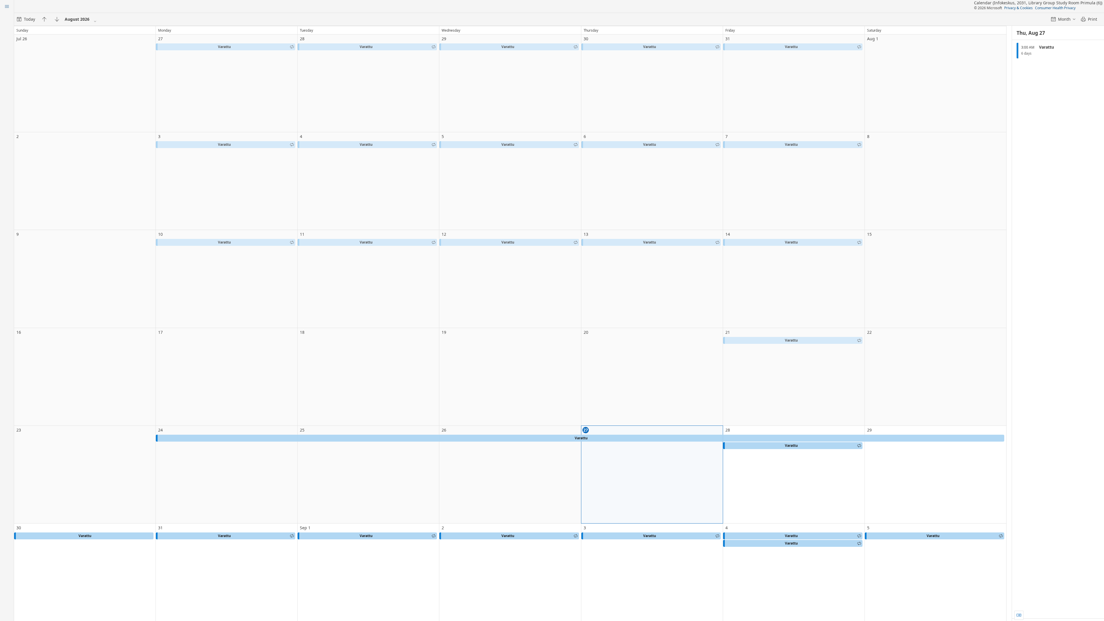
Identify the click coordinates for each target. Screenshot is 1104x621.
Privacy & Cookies (1018, 7)
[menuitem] (26, 19)
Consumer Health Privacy (1055, 7)
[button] (225, 46)
